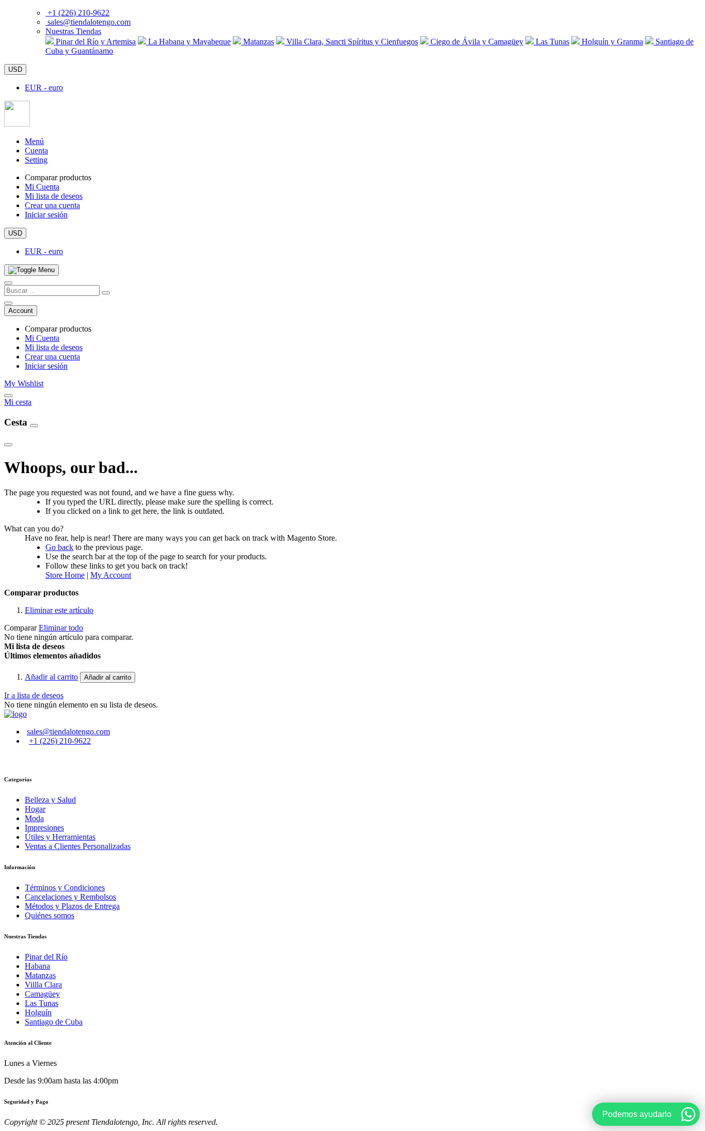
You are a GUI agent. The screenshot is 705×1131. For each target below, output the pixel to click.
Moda (34, 818)
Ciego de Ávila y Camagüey (475, 41)
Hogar (35, 809)
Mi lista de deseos (54, 196)
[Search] (106, 292)
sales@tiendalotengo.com (89, 22)
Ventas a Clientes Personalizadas (78, 846)
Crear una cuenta (52, 205)
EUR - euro (44, 87)
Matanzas (257, 41)
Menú (34, 141)
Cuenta (36, 150)
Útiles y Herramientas (60, 836)
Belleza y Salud (50, 799)
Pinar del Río (46, 956)
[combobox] (52, 290)
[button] (73, 31)
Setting (36, 159)
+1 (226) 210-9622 (78, 12)
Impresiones (44, 827)
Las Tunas (551, 41)
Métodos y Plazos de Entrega (72, 906)
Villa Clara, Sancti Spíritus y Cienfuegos (351, 41)
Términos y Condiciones (65, 887)
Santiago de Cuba (54, 1021)
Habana (37, 966)
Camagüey (42, 993)
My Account (110, 575)
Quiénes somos (49, 915)
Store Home (65, 575)
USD (15, 69)
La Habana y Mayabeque (188, 41)
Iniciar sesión (46, 214)
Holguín (38, 1012)
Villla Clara (43, 984)
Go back (59, 547)
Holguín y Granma (611, 41)
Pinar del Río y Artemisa (95, 41)
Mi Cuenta (42, 186)
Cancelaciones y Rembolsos (70, 896)
